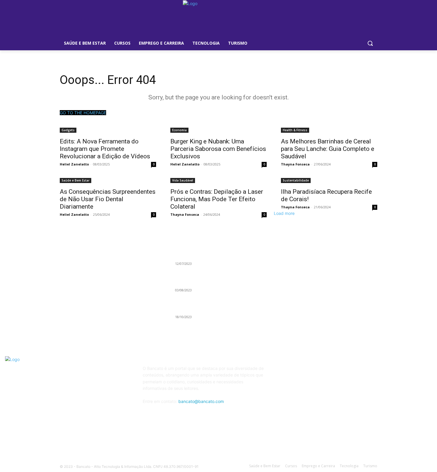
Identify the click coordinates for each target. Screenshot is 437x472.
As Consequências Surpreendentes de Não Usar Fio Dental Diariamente (107, 199)
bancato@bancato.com (201, 401)
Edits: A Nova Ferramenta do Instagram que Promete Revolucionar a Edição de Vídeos (105, 149)
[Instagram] (331, 372)
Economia (179, 130)
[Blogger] (287, 372)
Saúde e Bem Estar (75, 180)
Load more (284, 213)
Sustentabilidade (296, 180)
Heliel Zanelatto (74, 164)
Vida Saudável (182, 180)
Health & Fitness (295, 130)
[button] (370, 43)
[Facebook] (301, 372)
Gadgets (68, 130)
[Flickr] (316, 372)
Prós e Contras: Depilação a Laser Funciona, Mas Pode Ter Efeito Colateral (216, 199)
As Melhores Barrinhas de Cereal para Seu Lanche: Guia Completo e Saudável (327, 149)
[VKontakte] (345, 372)
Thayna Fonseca (295, 164)
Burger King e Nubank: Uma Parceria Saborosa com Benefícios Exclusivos (218, 149)
